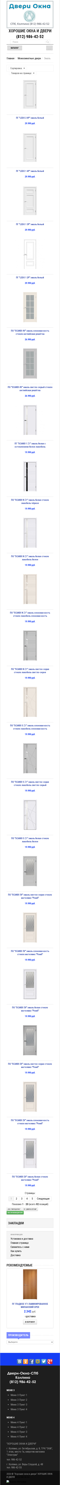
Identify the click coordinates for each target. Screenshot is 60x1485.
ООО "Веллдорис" (14, 1209)
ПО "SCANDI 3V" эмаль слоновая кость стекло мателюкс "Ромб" (30, 953)
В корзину (30, 1322)
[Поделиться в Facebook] (31, 1361)
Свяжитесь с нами (20, 1246)
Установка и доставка (22, 1238)
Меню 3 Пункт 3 (19, 1404)
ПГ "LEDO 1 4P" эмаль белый (30, 171)
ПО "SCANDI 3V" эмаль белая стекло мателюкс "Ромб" (30, 1009)
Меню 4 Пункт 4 (19, 1436)
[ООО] (30, 14)
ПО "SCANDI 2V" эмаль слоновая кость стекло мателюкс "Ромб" (30, 1122)
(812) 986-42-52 (30, 36)
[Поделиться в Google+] (49, 1361)
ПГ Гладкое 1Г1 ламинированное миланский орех (30, 1305)
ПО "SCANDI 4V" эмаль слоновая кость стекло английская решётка (30, 332)
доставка (31, 1316)
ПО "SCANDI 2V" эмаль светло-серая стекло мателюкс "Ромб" (30, 1065)
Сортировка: (16, 68)
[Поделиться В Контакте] (19, 1361)
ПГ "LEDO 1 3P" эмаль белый (30, 224)
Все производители (15, 1212)
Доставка (15, 1255)
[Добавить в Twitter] (43, 1361)
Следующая (43, 1198)
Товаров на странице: (21, 73)
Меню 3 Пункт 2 (19, 1399)
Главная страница (19, 1242)
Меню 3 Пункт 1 (19, 1395)
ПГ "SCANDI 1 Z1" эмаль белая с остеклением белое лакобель (30, 445)
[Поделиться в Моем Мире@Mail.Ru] (37, 1361)
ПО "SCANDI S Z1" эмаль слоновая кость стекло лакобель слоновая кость (30, 727)
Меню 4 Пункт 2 (19, 1427)
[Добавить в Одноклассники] (25, 1361)
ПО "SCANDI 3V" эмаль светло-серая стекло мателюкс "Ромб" (30, 896)
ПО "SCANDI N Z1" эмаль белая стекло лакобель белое (30, 558)
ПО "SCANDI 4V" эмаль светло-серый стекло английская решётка (30, 389)
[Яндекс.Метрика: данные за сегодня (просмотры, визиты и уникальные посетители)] (16, 1481)
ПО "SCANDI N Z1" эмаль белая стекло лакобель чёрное (30, 501)
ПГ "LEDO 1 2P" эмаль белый (30, 277)
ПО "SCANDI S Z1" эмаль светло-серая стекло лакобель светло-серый (30, 783)
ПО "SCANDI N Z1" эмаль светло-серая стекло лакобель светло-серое (30, 671)
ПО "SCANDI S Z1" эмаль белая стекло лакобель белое (30, 840)
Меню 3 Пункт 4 (19, 1409)
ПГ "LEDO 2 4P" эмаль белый (30, 118)
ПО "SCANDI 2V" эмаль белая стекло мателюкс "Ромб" (30, 1178)
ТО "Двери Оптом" (30, 1209)
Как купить (16, 1251)
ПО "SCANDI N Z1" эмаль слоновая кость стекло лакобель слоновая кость (30, 614)
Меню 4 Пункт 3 (19, 1431)
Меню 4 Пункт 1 (19, 1422)
